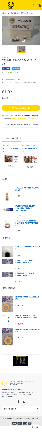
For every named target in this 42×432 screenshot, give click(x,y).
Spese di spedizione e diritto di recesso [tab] (23, 124)
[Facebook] (18, 402)
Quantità (5, 98)
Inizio (4, 13)
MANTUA (5, 58)
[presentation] (37, 139)
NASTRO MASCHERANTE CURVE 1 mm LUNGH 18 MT (26, 316)
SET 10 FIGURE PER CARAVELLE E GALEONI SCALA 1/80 (11, 148)
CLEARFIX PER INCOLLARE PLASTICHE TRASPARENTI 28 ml (26, 223)
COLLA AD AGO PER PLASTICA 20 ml (27, 189)
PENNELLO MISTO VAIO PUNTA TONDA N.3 (24, 261)
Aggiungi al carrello (22, 108)
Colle (4, 178)
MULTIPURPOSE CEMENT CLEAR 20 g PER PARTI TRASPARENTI (25, 208)
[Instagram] (23, 402)
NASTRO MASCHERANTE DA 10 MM (27, 330)
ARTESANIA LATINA (9, 145)
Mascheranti (8, 287)
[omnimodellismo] (11, 5)
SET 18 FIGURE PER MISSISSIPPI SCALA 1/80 (30, 148)
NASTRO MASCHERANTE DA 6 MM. (27, 298)
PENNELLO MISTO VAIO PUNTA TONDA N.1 (24, 274)
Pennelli (6, 237)
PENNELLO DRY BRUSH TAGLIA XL (27, 248)
